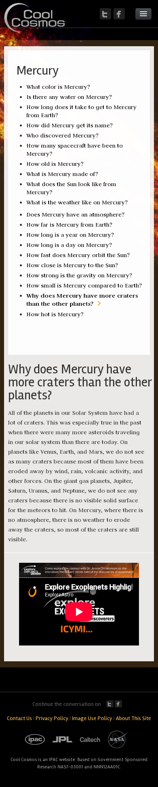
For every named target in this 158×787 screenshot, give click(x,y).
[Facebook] (119, 13)
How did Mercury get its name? (69, 125)
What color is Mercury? (58, 86)
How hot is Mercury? (54, 314)
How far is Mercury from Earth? (69, 224)
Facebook (118, 704)
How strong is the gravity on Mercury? (79, 275)
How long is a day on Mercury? (69, 245)
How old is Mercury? (54, 163)
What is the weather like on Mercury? (77, 202)
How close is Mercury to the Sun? (72, 265)
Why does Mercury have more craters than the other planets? (82, 299)
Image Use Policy (92, 718)
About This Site (133, 718)
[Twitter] (105, 13)
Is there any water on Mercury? (69, 97)
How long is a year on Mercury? (70, 234)
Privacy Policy (52, 718)
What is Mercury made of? (62, 174)
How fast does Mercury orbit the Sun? (78, 255)
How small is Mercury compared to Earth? (84, 285)
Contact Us (19, 718)
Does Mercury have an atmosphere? (75, 214)
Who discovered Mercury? (62, 135)
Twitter (109, 704)
